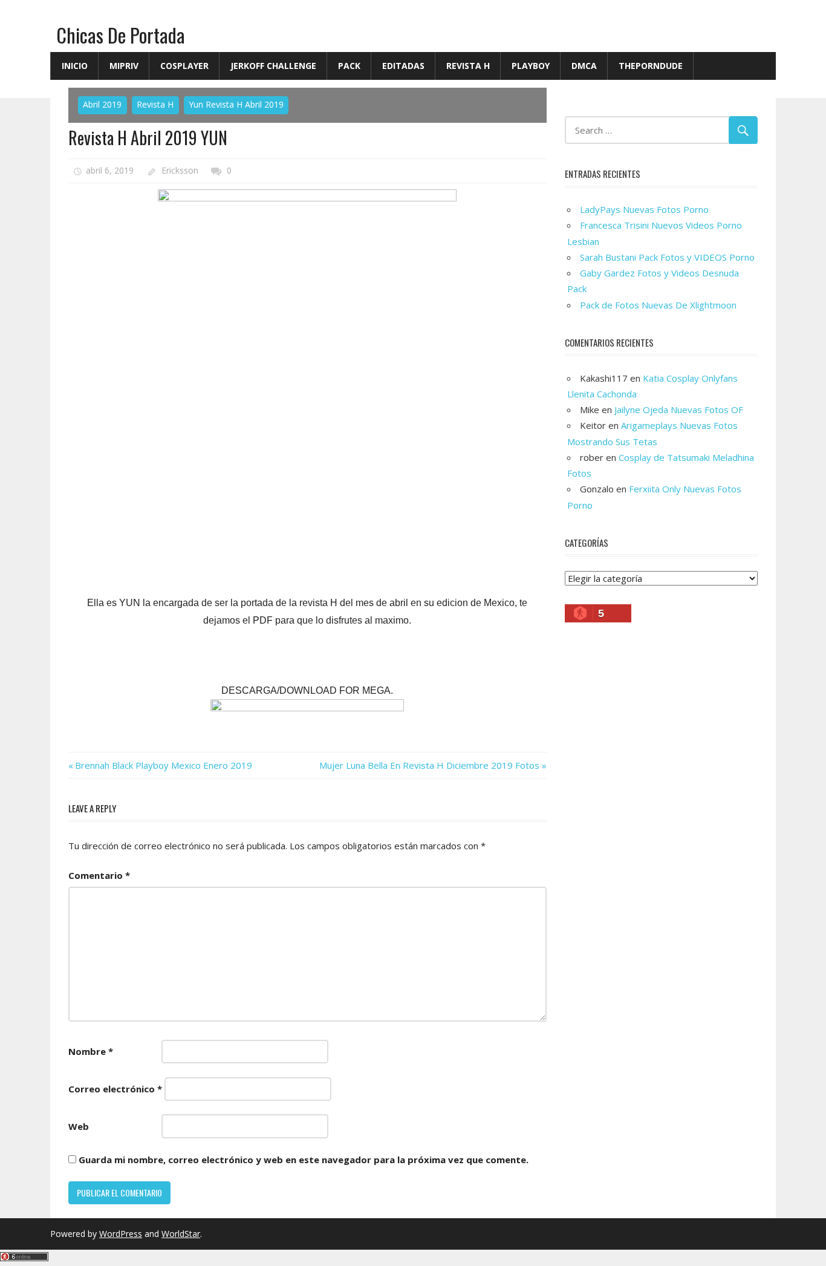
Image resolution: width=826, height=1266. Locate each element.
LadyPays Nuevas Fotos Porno (644, 209)
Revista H (468, 65)
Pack (349, 65)
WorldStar (180, 1233)
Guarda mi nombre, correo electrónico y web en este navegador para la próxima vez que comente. (303, 1159)
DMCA (584, 65)
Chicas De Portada (120, 35)
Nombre (90, 1051)
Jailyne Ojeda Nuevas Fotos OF (678, 409)
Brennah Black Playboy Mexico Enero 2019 (163, 765)
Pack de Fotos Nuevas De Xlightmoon (658, 305)
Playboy (531, 65)
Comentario (99, 875)
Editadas (403, 65)
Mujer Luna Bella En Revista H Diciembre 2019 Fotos (429, 765)
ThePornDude (651, 65)
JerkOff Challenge (273, 65)
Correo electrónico (115, 1089)
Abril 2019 (102, 104)
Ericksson (179, 170)
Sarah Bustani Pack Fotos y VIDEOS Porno (667, 257)
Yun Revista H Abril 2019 (236, 104)
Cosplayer (184, 65)
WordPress (120, 1233)
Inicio (75, 65)
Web (78, 1126)
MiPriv (123, 65)
